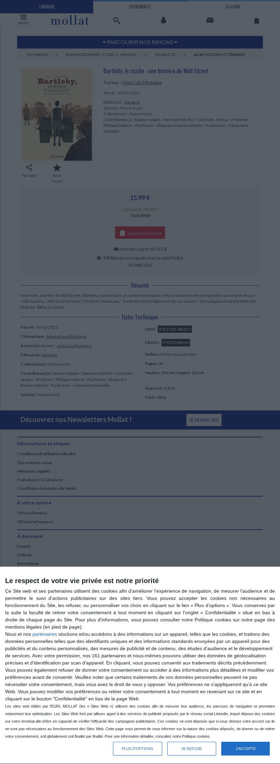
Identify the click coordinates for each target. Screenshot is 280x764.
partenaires (44, 634)
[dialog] (140, 665)
